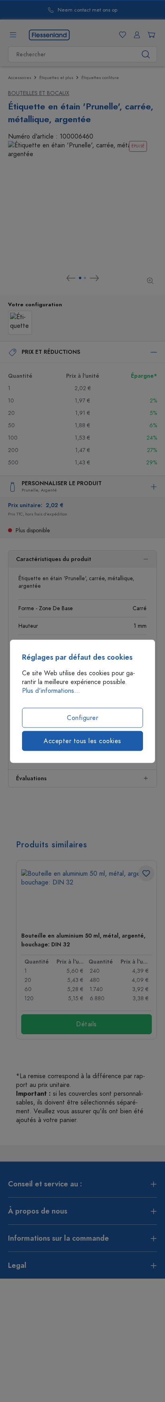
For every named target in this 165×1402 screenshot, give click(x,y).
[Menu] (13, 35)
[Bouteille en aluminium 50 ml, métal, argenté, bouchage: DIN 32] (86, 897)
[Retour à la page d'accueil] (49, 34)
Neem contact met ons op (87, 10)
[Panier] (150, 34)
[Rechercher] (146, 54)
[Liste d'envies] (121, 34)
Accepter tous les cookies (82, 740)
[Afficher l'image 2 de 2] (85, 278)
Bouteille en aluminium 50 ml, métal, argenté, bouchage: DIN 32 (83, 940)
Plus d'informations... (51, 690)
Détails (86, 1024)
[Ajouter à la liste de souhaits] (146, 873)
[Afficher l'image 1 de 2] (80, 278)
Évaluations (31, 778)
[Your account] (135, 34)
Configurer (82, 717)
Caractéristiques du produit (53, 559)
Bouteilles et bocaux (38, 93)
